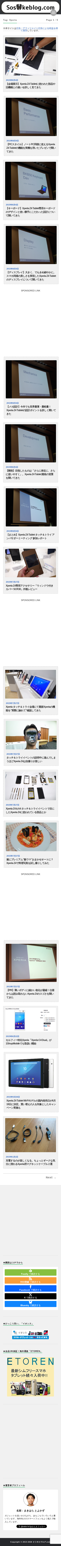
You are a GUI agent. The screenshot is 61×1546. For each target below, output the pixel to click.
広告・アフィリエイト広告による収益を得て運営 (37, 29)
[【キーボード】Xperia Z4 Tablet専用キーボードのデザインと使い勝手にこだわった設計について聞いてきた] (30, 181)
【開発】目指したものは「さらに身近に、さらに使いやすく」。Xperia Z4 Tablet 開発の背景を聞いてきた (30, 474)
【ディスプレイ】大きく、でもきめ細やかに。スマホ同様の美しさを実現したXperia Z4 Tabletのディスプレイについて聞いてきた (31, 276)
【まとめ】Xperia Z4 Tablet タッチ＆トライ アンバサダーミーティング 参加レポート (30, 536)
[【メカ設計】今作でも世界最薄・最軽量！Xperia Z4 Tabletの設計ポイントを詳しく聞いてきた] (31, 379)
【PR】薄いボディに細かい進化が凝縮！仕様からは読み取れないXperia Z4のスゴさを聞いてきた (30, 994)
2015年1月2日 (12, 1157)
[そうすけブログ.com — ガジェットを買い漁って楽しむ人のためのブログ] (31, 7)
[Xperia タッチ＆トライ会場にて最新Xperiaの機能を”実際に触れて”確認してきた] (30, 684)
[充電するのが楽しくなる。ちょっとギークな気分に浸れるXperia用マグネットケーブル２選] (30, 1135)
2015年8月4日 (12, 80)
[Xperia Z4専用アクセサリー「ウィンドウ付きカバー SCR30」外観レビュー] (30, 563)
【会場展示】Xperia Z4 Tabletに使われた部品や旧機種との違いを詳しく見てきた (30, 86)
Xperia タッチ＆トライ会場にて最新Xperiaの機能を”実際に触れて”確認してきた (30, 708)
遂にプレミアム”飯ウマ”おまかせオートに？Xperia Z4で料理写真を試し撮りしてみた (29, 861)
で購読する (30, 1274)
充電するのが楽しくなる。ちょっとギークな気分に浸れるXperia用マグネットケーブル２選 (30, 1162)
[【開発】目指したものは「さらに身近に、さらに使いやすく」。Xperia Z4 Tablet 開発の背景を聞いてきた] (30, 443)
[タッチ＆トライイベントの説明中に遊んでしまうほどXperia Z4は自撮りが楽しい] (31, 735)
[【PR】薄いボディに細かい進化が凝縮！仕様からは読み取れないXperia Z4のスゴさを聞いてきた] (31, 963)
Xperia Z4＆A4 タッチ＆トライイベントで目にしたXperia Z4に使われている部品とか (30, 810)
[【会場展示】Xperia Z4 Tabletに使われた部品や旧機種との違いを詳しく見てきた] (30, 56)
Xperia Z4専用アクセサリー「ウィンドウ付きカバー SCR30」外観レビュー (29, 587)
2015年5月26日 (13, 1097)
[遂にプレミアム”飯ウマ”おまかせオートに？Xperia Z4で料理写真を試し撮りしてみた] (31, 837)
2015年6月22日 (12, 1036)
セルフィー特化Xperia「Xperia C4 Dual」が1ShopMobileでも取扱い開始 (28, 1042)
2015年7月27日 (12, 582)
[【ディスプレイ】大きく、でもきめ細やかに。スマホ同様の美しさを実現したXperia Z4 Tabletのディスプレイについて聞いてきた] (31, 245)
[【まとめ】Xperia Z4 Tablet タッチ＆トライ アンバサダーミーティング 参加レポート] (31, 507)
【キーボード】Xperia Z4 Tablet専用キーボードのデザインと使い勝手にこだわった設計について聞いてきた (30, 212)
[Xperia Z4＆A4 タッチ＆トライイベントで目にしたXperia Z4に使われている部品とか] (30, 786)
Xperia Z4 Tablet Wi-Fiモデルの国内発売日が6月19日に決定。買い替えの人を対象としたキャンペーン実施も (31, 1104)
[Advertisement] (30, 322)
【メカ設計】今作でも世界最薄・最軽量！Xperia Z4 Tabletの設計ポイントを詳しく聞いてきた (31, 410)
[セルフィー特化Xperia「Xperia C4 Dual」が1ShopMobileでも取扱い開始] (30, 1020)
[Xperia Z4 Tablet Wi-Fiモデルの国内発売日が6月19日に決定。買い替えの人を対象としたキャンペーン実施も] (31, 1073)
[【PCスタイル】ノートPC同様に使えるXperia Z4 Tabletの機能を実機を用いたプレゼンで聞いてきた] (31, 117)
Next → (51, 1177)
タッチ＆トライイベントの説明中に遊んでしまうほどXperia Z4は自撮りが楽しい (31, 759)
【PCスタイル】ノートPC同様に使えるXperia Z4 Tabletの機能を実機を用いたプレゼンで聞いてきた (31, 148)
